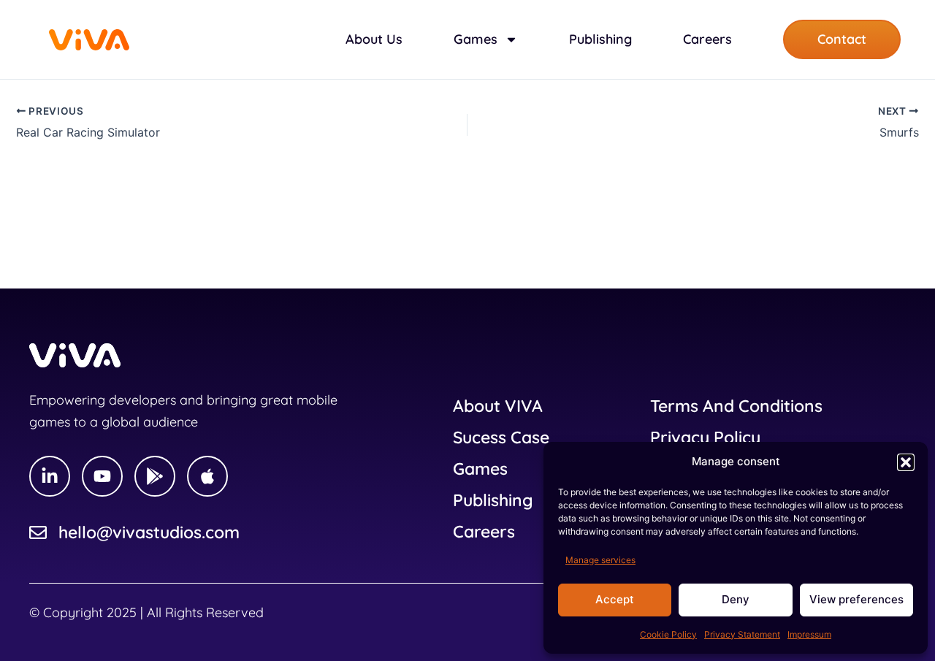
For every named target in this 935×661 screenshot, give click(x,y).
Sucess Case (501, 437)
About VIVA (498, 406)
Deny (735, 599)
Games (480, 469)
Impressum (809, 634)
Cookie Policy (668, 634)
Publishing (600, 39)
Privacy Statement (742, 634)
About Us (374, 39)
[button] (905, 462)
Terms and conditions (736, 406)
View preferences (856, 599)
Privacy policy (705, 437)
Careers (707, 39)
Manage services (600, 559)
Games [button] (475, 39)
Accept (614, 599)
